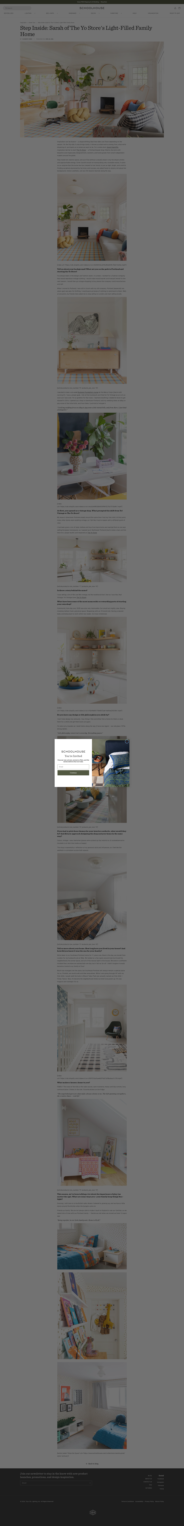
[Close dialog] (127, 741)
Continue (73, 772)
